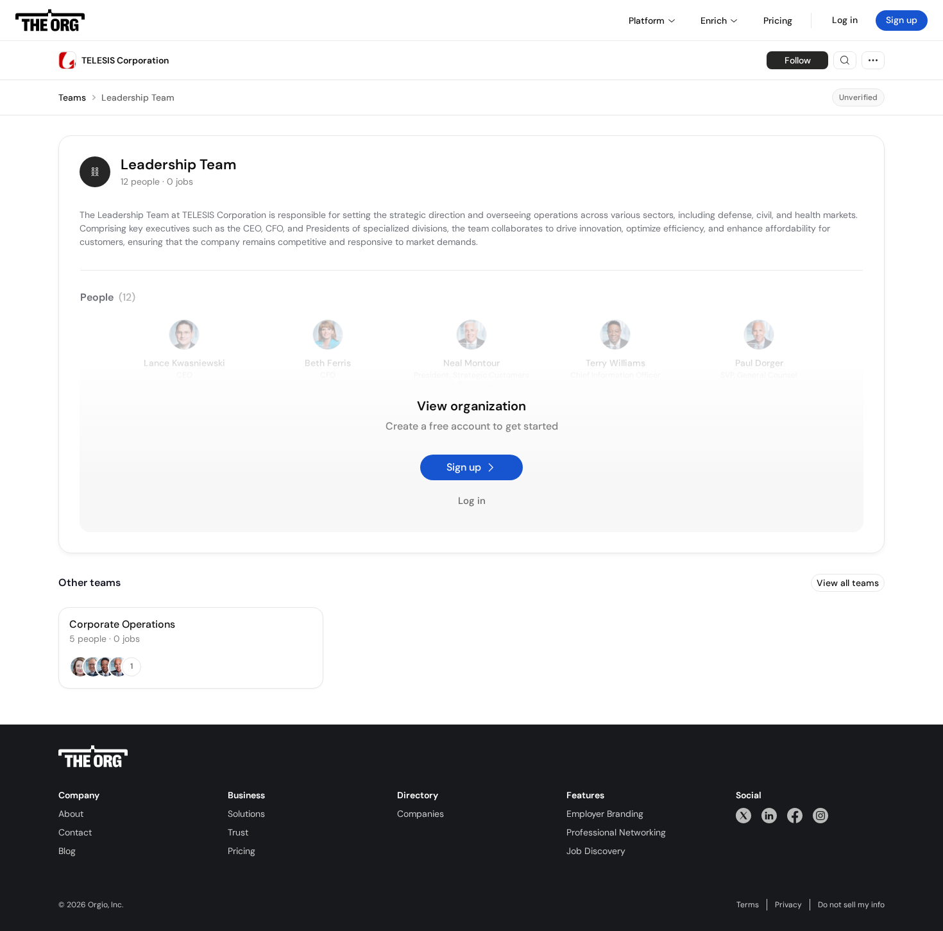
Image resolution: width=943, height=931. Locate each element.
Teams (72, 97)
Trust (238, 832)
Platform (647, 20)
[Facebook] (795, 815)
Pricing (241, 851)
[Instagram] (820, 815)
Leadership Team (137, 97)
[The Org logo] (93, 756)
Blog (67, 851)
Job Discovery (595, 851)
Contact (75, 832)
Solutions (246, 813)
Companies (420, 813)
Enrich (714, 20)
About (70, 813)
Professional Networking (616, 832)
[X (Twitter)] (743, 815)
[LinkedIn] (769, 815)
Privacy (788, 905)
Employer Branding (604, 813)
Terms (747, 905)
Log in (845, 20)
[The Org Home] (50, 20)
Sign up (901, 20)
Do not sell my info (851, 905)
